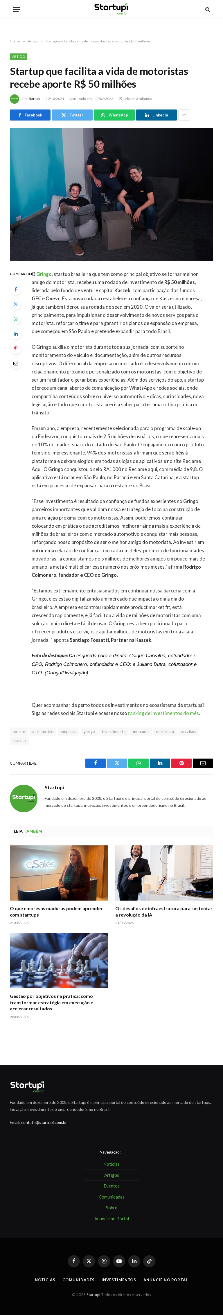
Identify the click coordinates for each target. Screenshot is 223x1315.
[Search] (207, 9)
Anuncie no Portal (165, 1280)
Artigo (18, 56)
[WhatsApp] (15, 319)
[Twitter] (15, 304)
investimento (114, 731)
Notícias (45, 1280)
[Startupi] (111, 9)
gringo (89, 731)
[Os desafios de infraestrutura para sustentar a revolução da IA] (164, 873)
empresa (68, 731)
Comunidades (78, 1280)
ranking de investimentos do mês (163, 713)
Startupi (34, 98)
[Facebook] (15, 289)
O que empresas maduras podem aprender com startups (56, 911)
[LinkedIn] (15, 333)
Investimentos (119, 1280)
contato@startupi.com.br (44, 1122)
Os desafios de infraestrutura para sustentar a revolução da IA (164, 911)
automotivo (42, 731)
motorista (165, 731)
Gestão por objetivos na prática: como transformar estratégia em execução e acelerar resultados (51, 1002)
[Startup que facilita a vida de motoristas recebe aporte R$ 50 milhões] (111, 194)
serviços (188, 731)
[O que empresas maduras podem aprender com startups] (59, 873)
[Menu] (16, 9)
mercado (141, 731)
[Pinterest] (15, 348)
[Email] (15, 363)
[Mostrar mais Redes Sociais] (184, 115)
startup (19, 740)
